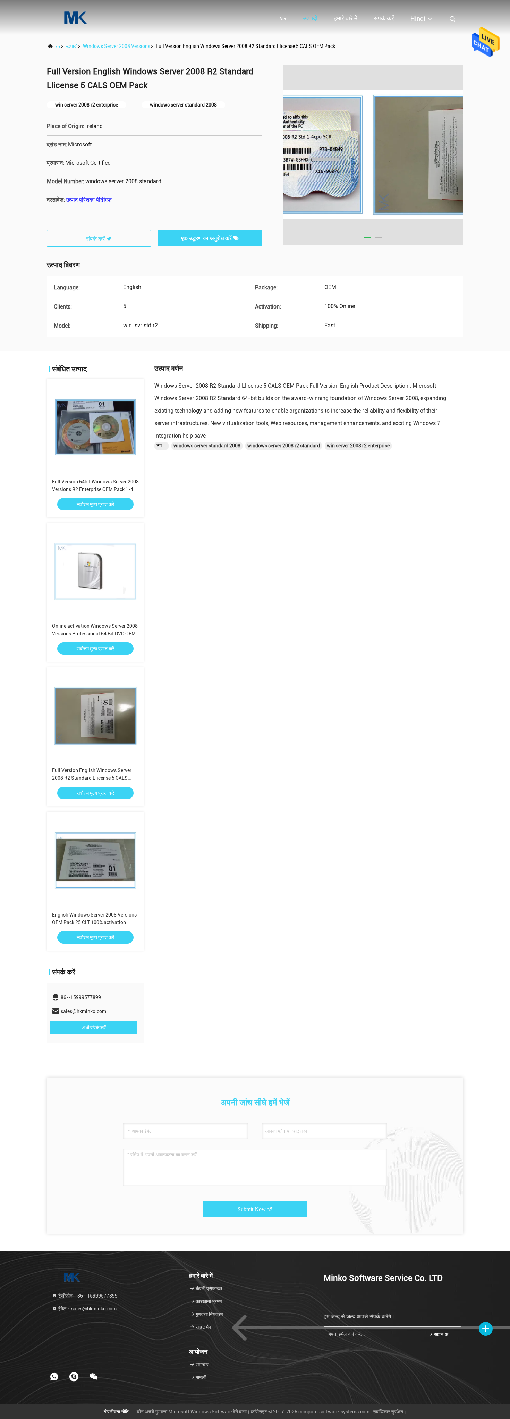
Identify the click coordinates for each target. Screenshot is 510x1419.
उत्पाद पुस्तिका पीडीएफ (89, 199)
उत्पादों (310, 18)
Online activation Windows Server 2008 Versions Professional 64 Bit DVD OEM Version (95, 633)
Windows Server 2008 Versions (116, 46)
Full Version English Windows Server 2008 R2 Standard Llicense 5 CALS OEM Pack (91, 778)
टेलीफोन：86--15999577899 (87, 1296)
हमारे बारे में (345, 18)
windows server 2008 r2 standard (283, 445)
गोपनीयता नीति (116, 1411)
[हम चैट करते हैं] (93, 1376)
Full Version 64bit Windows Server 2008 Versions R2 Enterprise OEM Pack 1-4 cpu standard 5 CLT (95, 489)
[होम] (74, 17)
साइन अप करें (444, 1334)
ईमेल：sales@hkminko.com (87, 1308)
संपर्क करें (384, 18)
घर (283, 18)
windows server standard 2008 (206, 445)
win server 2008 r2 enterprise (358, 445)
